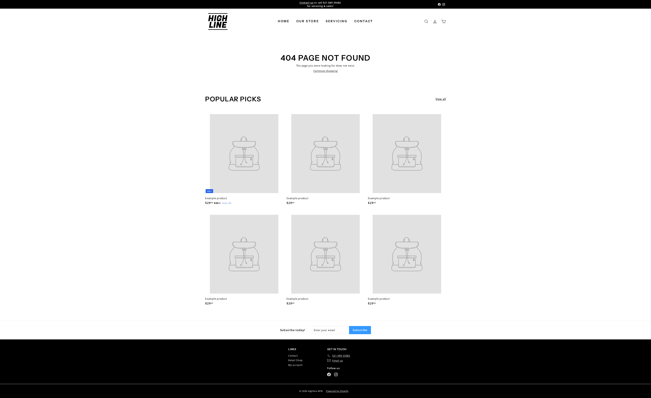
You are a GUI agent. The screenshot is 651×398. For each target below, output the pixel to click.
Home (283, 21)
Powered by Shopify (337, 391)
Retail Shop (295, 360)
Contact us (306, 2)
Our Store (307, 21)
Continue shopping (325, 71)
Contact (363, 21)
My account (295, 365)
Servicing (336, 21)
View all (441, 99)
